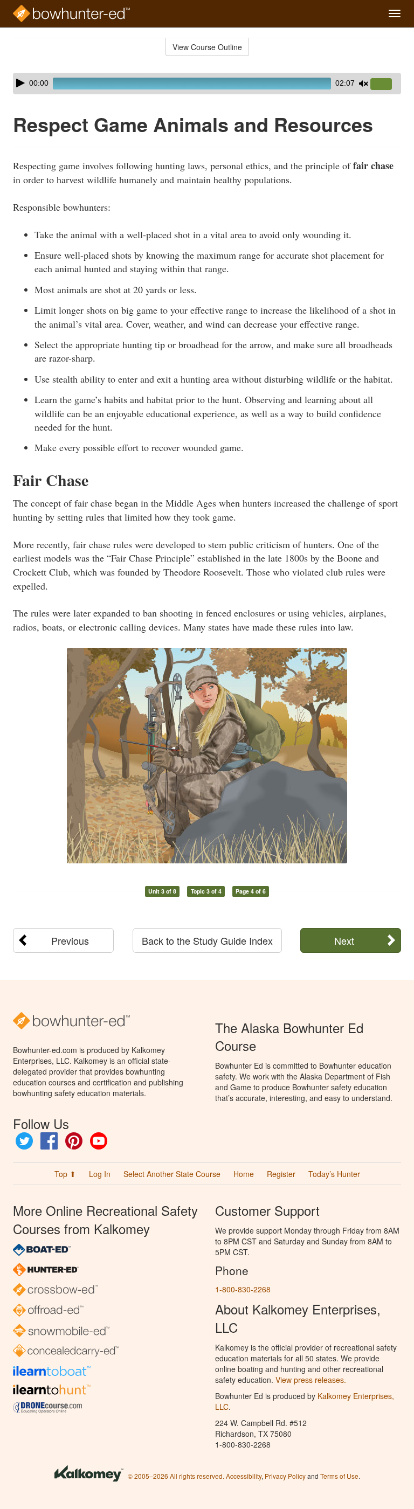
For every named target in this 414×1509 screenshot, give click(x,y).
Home (243, 1173)
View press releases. (310, 1379)
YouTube (98, 1141)
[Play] (20, 83)
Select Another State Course (171, 1173)
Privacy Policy (285, 1475)
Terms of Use (339, 1475)
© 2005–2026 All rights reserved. (176, 1475)
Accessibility (243, 1475)
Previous (70, 940)
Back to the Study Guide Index (207, 940)
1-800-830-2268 (243, 1289)
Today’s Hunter (334, 1173)
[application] (207, 83)
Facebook (49, 1141)
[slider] (385, 85)
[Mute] (363, 83)
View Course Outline (207, 46)
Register (281, 1173)
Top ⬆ (65, 1173)
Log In (100, 1173)
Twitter (24, 1141)
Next (344, 940)
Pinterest (73, 1141)
